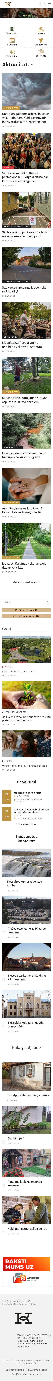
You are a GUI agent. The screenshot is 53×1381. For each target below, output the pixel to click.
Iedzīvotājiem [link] (11, 558)
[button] (24, 15)
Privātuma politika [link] (37, 1369)
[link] (18, 4)
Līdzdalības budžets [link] (15, 712)
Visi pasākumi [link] (24, 824)
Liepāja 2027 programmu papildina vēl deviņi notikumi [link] (22, 345)
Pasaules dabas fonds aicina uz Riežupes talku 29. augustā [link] (24, 455)
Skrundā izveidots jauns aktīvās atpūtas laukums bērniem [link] (24, 400)
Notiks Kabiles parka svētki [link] (19, 671)
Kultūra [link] (8, 167)
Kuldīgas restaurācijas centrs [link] (27, 1229)
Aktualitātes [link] (11, 108)
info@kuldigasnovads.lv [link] (35, 1343)
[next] (45, 1271)
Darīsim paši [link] (16, 1138)
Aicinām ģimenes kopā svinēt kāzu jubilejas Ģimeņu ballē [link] (23, 510)
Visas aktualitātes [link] (25, 581)
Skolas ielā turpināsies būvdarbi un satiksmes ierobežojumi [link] (25, 234)
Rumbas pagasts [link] (13, 447)
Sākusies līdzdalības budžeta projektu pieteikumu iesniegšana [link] (26, 718)
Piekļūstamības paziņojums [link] (26, 1374)
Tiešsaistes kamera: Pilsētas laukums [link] (27, 930)
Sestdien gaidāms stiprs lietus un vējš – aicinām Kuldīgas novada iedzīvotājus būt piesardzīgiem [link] (26, 118)
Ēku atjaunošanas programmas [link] (28, 1095)
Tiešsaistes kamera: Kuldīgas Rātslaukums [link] (27, 977)
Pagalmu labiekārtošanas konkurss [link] (25, 1183)
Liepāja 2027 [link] (10, 337)
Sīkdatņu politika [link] (15, 1369)
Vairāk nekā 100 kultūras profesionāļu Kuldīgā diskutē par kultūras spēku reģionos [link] (25, 177)
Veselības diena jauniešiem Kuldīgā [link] (24, 765)
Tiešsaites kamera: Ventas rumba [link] (24, 883)
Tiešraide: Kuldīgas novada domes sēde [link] (26, 1024)
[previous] (8, 1271)
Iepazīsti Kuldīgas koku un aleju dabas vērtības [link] (24, 565)
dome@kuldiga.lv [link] (36, 1340)
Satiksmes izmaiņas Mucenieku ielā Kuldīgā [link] (24, 289)
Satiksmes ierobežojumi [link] (17, 226)
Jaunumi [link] (8, 761)
